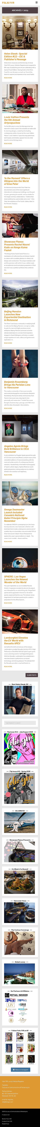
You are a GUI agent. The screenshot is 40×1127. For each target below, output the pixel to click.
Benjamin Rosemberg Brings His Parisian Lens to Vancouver (17, 384)
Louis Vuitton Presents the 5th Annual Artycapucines (16, 119)
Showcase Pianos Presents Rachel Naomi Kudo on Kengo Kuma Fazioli (17, 246)
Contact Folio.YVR (7, 1121)
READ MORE (8, 77)
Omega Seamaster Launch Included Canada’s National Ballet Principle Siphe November (15, 515)
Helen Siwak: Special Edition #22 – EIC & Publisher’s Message (15, 56)
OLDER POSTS (31, 675)
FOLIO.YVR (8, 2)
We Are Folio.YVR (6, 1118)
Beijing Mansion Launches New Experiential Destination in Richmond (17, 315)
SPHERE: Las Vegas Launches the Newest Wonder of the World (16, 579)
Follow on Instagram (21, 1070)
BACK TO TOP (6, 1114)
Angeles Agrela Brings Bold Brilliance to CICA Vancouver (16, 448)
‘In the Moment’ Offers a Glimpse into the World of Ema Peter (17, 181)
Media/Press (5, 1123)
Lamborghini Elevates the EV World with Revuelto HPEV (16, 640)
